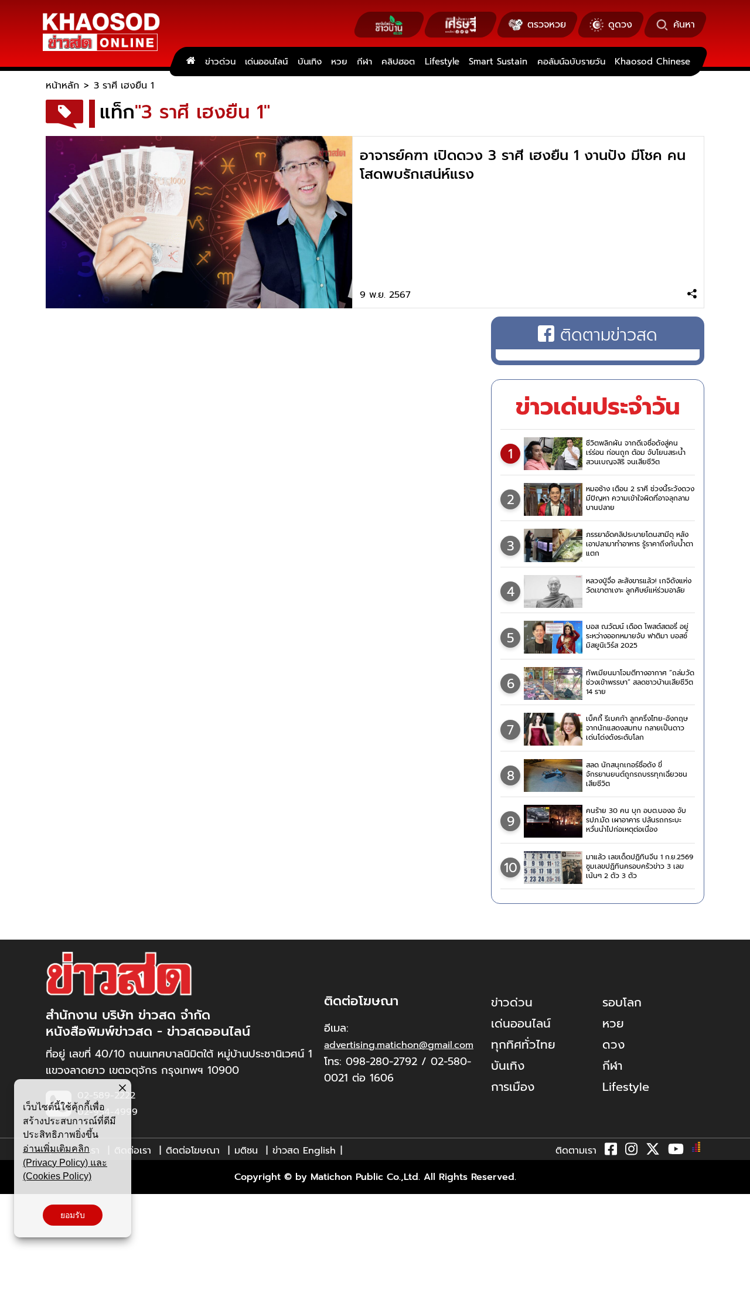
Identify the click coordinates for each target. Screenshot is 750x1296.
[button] (16, 1284)
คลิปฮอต (398, 61)
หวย (339, 61)
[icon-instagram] (631, 1151)
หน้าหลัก (62, 86)
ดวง (613, 1044)
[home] (191, 61)
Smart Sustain (498, 61)
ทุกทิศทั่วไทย (523, 1044)
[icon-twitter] (653, 1151)
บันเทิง (310, 61)
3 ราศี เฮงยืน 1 (124, 86)
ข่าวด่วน (220, 61)
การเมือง (512, 1087)
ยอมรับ (72, 1215)
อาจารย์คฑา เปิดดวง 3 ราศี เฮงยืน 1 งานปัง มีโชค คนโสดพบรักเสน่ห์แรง (523, 165)
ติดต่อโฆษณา (193, 1151)
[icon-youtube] (676, 1151)
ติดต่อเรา (132, 1151)
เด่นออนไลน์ (266, 61)
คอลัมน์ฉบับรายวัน (571, 61)
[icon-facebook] (611, 1151)
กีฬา (364, 61)
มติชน (246, 1151)
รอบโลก (622, 1002)
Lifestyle (442, 61)
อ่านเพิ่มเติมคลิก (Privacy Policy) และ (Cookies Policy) (65, 1162)
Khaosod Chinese (652, 61)
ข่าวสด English (304, 1151)
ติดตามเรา (575, 1151)
